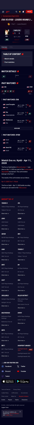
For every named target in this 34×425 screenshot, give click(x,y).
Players (10, 399)
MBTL (3, 330)
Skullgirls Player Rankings (8, 299)
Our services (24, 393)
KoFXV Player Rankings (24, 316)
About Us (13, 396)
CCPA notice (15, 393)
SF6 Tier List (21, 210)
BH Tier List (21, 271)
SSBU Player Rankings (7, 253)
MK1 (19, 234)
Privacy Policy (16, 389)
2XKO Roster (5, 222)
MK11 (3, 345)
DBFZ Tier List (5, 271)
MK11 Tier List (5, 352)
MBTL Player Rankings (7, 333)
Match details (9, 59)
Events (3, 399)
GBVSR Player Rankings (8, 237)
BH (19, 265)
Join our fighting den (10, 363)
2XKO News (5, 225)
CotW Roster (21, 225)
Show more (4, 213)
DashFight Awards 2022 (24, 356)
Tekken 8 (5, 203)
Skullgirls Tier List (6, 302)
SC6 (19, 280)
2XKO (3, 218)
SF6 (19, 203)
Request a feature (23, 396)
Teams (17, 399)
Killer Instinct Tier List (23, 304)
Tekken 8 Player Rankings (8, 206)
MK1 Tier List (21, 241)
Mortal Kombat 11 (22, 167)
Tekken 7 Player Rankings (24, 253)
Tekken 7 (21, 249)
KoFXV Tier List (22, 320)
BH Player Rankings (23, 268)
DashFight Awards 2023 (24, 353)
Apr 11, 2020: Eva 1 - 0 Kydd (10, 181)
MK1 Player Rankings (23, 237)
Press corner (5, 396)
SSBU (3, 249)
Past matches (9, 62)
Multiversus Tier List (7, 321)
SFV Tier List (21, 337)
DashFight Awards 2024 (22, 349)
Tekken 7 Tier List (22, 256)
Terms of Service (6, 389)
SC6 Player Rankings (23, 283)
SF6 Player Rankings (23, 206)
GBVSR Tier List (6, 241)
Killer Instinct (23, 295)
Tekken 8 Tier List (6, 210)
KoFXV (20, 313)
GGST (3, 280)
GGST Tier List (5, 287)
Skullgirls (5, 295)
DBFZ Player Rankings (7, 268)
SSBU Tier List (5, 256)
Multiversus (6, 313)
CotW (19, 218)
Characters (24, 399)
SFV (19, 330)
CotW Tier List (21, 222)
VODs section (23, 187)
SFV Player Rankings (23, 333)
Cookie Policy (5, 393)
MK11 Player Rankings (7, 349)
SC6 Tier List (21, 287)
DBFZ (3, 265)
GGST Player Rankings (7, 283)
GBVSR (4, 234)
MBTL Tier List (5, 337)
